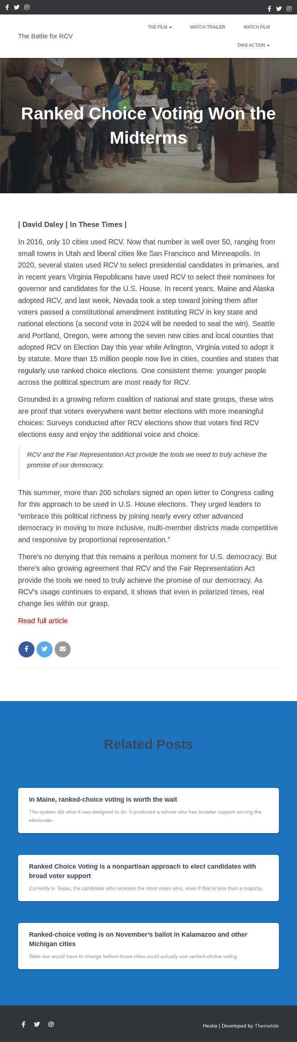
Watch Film (256, 27)
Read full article (43, 621)
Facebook (7, 8)
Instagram (26, 8)
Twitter (17, 8)
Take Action (251, 45)
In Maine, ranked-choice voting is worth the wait (103, 799)
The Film (158, 27)
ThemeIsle (267, 1026)
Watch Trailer (207, 27)
